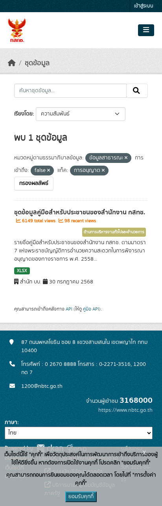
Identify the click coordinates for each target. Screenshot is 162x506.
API (69, 308)
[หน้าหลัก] (12, 63)
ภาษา (11, 422)
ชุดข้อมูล (37, 63)
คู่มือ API (91, 308)
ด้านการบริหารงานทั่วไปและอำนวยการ (114, 232)
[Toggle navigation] (146, 30)
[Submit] (137, 91)
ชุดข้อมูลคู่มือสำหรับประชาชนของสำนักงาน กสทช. (79, 212)
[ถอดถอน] (126, 158)
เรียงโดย (23, 114)
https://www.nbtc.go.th (125, 410)
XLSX (22, 271)
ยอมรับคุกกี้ (81, 497)
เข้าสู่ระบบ (143, 6)
